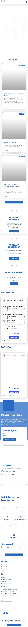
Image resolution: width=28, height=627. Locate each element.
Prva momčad (5, 564)
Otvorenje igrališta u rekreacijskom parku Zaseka (11, 186)
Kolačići (3, 577)
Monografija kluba (6, 566)
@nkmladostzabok (17, 468)
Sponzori (3, 581)
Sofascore (13, 340)
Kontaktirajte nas (5, 583)
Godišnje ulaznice (10, 142)
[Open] (7, 484)
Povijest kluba (5, 571)
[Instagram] (7, 613)
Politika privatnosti (6, 579)
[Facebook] (4, 613)
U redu (9, 625)
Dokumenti (4, 569)
